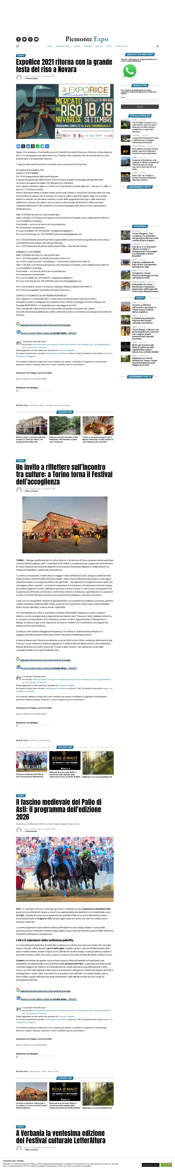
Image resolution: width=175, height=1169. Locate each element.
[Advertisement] (87, 16)
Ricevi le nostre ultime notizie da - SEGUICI (49, 333)
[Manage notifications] (169, 1164)
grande (50, 405)
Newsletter (121, 46)
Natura (99, 46)
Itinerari (88, 46)
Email (123, 97)
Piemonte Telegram (66, 350)
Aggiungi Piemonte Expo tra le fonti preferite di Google (45, 325)
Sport (109, 46)
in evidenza (45, 740)
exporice (34, 405)
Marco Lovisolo (32, 491)
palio (44, 1071)
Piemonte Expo (62, 46)
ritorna (66, 405)
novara (58, 405)
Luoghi (76, 46)
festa (42, 405)
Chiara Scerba (31, 831)
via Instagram (29, 356)
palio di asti (54, 1071)
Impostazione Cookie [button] (150, 1165)
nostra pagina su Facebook (55, 353)
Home (49, 46)
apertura (35, 740)
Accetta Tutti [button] (166, 1165)
